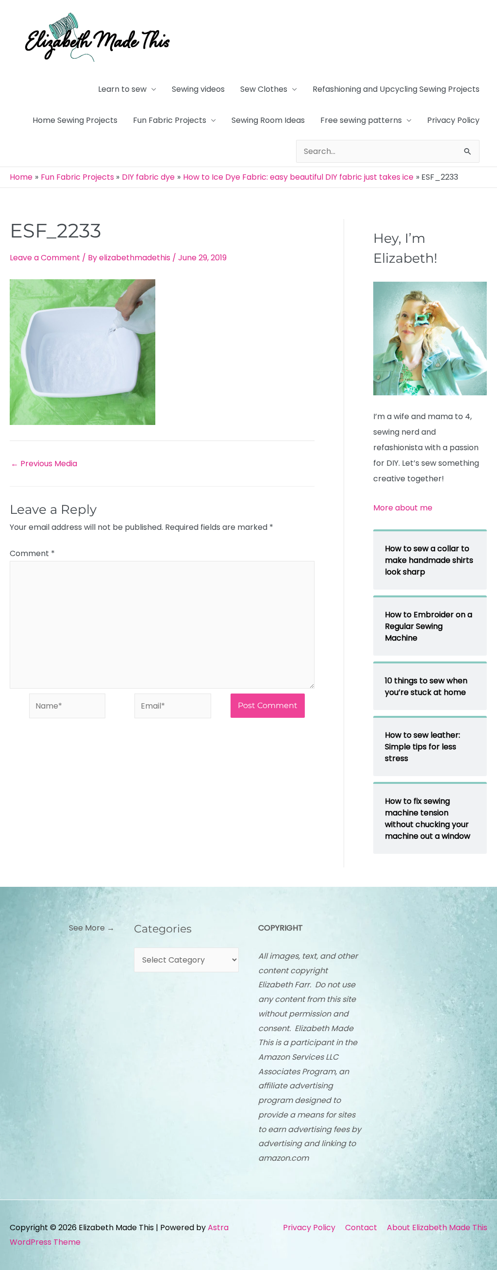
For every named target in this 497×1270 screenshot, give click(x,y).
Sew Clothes (263, 89)
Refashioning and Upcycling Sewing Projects (396, 89)
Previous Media (44, 464)
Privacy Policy (453, 120)
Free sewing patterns (361, 120)
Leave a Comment (45, 257)
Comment (32, 553)
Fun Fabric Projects (169, 120)
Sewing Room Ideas (268, 120)
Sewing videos (198, 89)
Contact (361, 1227)
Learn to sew (122, 89)
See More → (92, 927)
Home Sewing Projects (75, 120)
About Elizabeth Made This (437, 1227)
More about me (402, 507)
